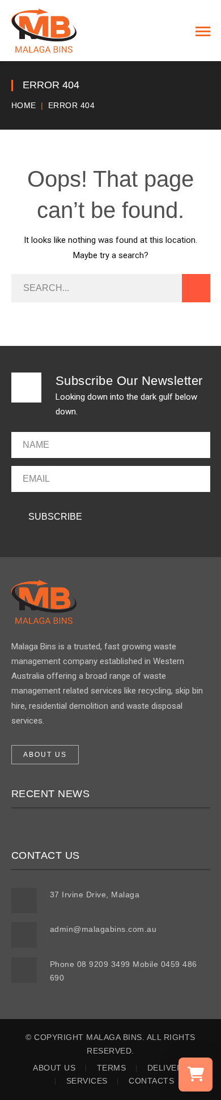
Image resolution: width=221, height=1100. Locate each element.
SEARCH (196, 288)
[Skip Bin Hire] (43, 30)
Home (23, 105)
